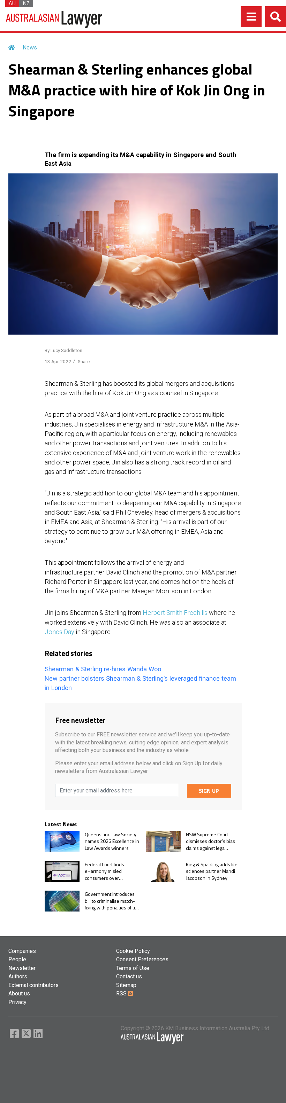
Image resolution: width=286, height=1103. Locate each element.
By (63, 350)
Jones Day (59, 631)
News (30, 47)
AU (12, 3)
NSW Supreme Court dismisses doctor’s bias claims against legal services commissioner (210, 841)
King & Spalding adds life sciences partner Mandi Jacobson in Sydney (212, 871)
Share (84, 361)
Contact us (129, 976)
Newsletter (22, 968)
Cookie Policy (133, 951)
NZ (26, 3)
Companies (22, 951)
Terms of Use (132, 968)
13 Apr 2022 (58, 361)
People (17, 959)
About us (19, 993)
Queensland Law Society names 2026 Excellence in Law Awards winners (112, 841)
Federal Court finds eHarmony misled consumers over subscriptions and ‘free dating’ (109, 871)
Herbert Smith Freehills (175, 612)
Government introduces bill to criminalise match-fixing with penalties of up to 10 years (111, 901)
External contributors (33, 985)
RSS (122, 993)
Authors (17, 976)
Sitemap (126, 985)
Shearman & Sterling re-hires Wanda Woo (103, 669)
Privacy (17, 1002)
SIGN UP (209, 791)
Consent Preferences (142, 959)
